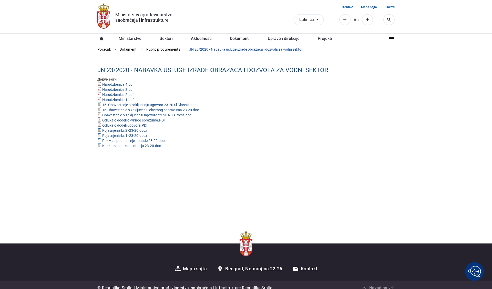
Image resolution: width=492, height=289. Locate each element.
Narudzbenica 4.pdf (118, 84)
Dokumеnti (240, 38)
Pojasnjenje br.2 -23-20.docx (124, 130)
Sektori (166, 38)
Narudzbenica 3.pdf (118, 89)
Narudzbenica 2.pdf (118, 95)
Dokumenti (129, 49)
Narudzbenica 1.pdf (118, 100)
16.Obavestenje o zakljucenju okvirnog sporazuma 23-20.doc (150, 110)
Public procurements (163, 49)
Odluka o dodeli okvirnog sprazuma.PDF (134, 120)
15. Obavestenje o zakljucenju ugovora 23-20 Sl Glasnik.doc (149, 105)
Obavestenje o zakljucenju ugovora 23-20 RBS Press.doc (146, 115)
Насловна (101, 39)
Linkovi (390, 7)
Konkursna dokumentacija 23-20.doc (131, 146)
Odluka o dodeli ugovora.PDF (125, 125)
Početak (104, 49)
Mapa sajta (369, 7)
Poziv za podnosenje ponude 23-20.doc (133, 141)
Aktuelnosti (201, 38)
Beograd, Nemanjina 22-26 (253, 268)
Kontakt (347, 7)
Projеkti (325, 38)
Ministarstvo (130, 38)
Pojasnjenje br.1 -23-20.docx (124, 136)
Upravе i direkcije (284, 38)
